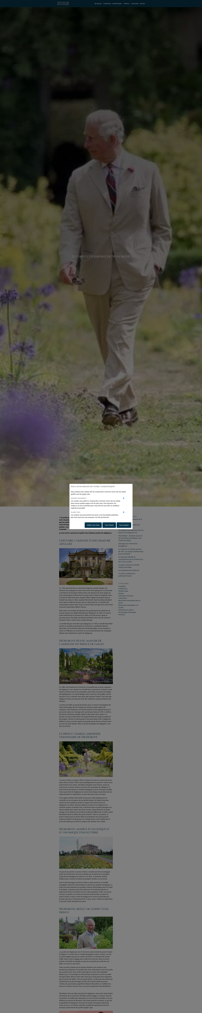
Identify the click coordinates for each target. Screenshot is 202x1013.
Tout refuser (109, 525)
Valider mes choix (93, 525)
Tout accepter (124, 525)
